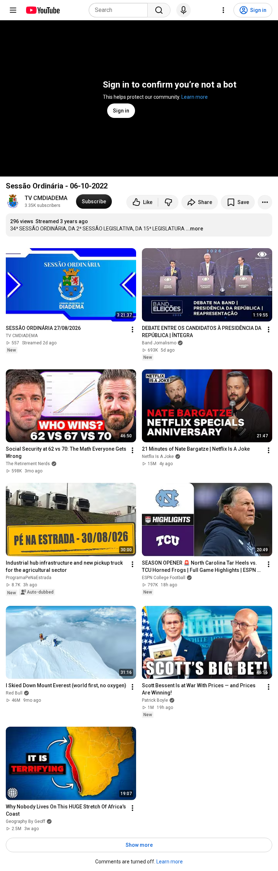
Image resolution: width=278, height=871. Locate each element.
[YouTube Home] (42, 10)
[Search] (158, 10)
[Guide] (13, 10)
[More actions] (265, 202)
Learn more (194, 97)
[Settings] (223, 10)
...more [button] (194, 228)
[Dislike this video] (168, 202)
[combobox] (120, 10)
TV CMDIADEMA (46, 198)
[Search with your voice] (183, 10)
